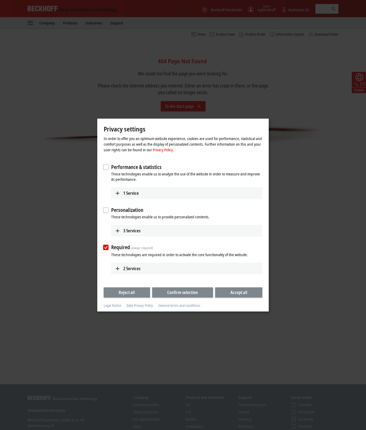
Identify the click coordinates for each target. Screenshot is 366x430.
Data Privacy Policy (139, 305)
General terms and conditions (179, 305)
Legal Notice (112, 305)
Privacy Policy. (163, 149)
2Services (131, 268)
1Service (131, 193)
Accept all (238, 292)
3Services (131, 231)
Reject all (127, 292)
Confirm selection (182, 292)
